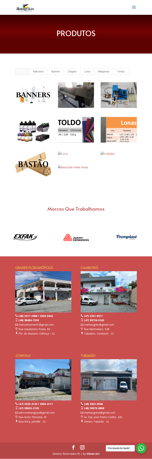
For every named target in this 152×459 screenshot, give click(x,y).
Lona (87, 71)
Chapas (72, 71)
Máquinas (104, 71)
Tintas (121, 71)
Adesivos (38, 71)
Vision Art (93, 453)
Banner (55, 71)
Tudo (22, 71)
